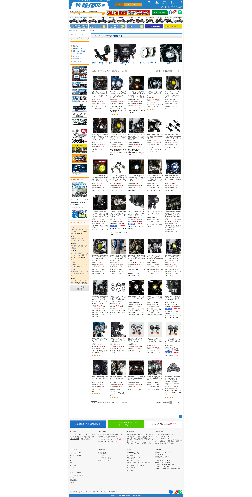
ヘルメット (116, 26)
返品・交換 (130, 431)
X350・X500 (159, 20)
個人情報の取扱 (113, 492)
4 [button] (178, 71)
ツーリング (111, 20)
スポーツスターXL (75, 453)
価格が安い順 (115, 71)
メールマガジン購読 (104, 458)
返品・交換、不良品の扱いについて (138, 465)
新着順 (100, 71)
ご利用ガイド (75, 439)
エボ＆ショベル (74, 477)
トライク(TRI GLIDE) (140, 20)
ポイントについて (132, 470)
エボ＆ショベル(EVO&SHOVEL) (178, 20)
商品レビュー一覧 (103, 460)
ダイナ (130, 20)
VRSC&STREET (168, 20)
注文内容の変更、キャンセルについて (138, 463)
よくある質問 (131, 467)
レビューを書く (77, 53)
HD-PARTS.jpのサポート (134, 453)
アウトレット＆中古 (154, 26)
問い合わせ (76, 56)
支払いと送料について (134, 458)
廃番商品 (72, 482)
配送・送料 (102, 431)
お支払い (73, 431)
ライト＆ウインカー (85, 30)
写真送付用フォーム (79, 58)
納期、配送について (133, 460)
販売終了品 (73, 480)
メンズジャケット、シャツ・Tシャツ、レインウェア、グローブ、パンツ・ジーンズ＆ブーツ (98, 26)
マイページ (102, 449)
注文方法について (132, 455)
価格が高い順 (106, 71)
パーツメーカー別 (173, 26)
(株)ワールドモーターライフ (79, 199)
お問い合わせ (83, 492)
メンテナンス (79, 26)
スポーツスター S (83, 20)
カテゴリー (73, 449)
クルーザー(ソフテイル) (102, 20)
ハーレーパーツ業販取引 (79, 288)
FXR (71, 470)
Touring (76, 30)
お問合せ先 (159, 431)
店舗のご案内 (77, 61)
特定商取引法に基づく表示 (98, 492)
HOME (71, 30)
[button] (181, 71)
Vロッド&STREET (75, 472)
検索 (103, 14)
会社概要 (158, 449)
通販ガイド (76, 46)
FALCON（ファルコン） (78, 264)
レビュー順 (124, 71)
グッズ (135, 26)
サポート (130, 449)
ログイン (79, 38)
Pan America (149, 20)
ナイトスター (92, 20)
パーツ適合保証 (161, 12)
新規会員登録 (102, 453)
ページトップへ (180, 416)
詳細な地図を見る (77, 207)
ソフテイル (121, 20)
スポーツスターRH (75, 455)
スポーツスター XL (73, 20)
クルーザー (73, 463)
